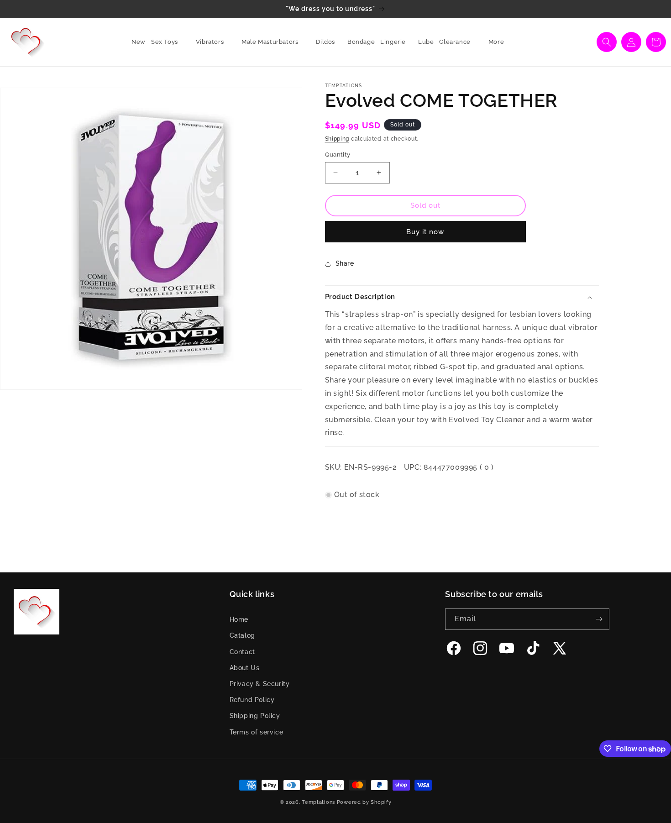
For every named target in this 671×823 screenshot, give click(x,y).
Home (239, 619)
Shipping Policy (255, 715)
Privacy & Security (260, 683)
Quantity (338, 154)
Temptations (318, 802)
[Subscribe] (599, 619)
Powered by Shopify (364, 802)
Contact (242, 651)
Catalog (242, 635)
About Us (245, 667)
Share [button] (345, 263)
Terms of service (256, 732)
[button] (168, 42)
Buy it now (425, 232)
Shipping (337, 139)
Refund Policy (252, 699)
